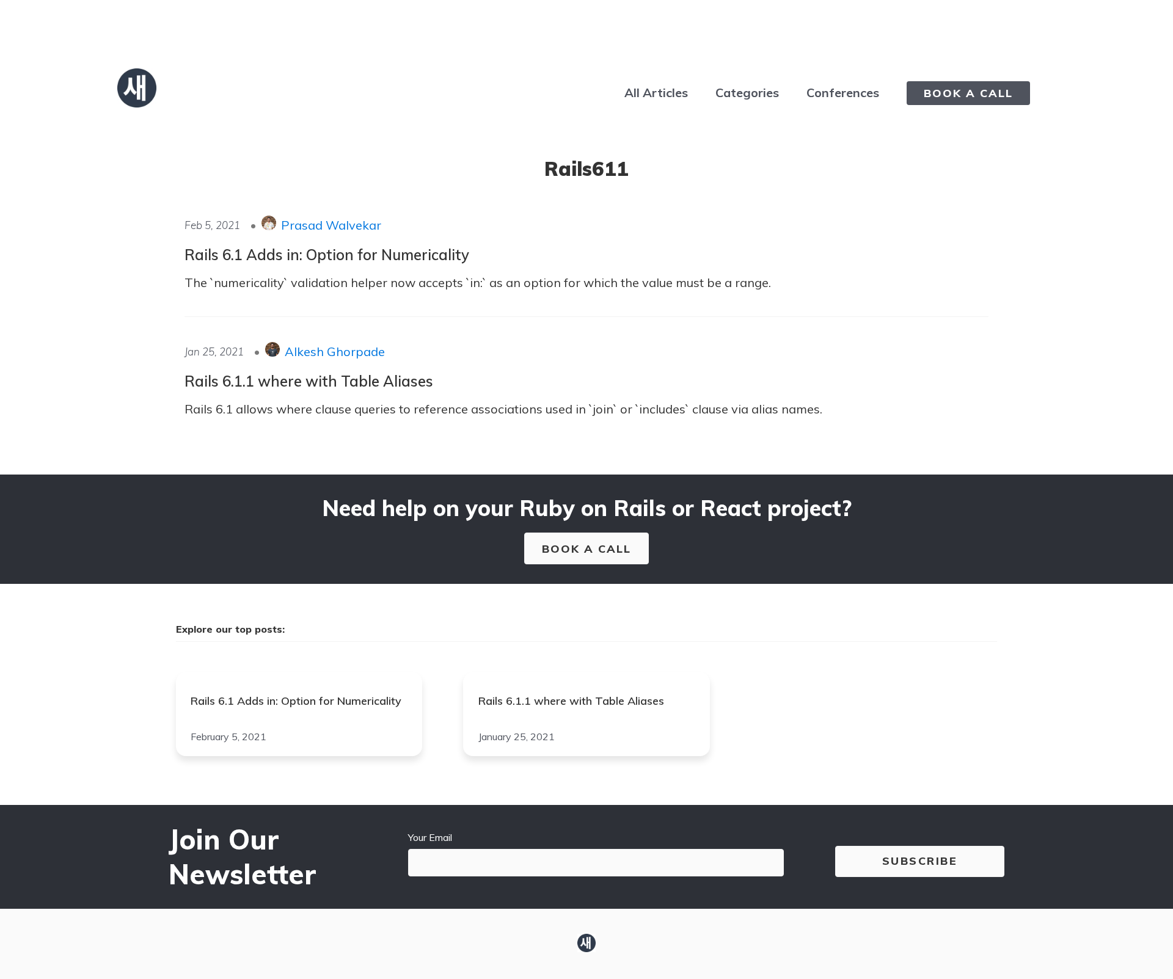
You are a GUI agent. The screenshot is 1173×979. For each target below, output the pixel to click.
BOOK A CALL (968, 93)
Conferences (842, 92)
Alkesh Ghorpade (335, 351)
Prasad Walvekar (331, 225)
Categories (747, 92)
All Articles (656, 92)
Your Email (430, 837)
